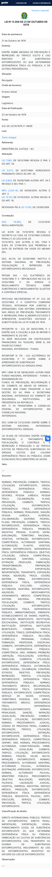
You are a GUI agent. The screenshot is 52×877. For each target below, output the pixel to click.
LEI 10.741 (7, 197)
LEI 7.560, (7, 160)
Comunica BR (21, 3)
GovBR (4, 3)
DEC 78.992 (11, 222)
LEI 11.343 (26, 207)
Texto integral (9, 137)
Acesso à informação (42, 3)
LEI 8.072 (7, 170)
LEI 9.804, (7, 180)
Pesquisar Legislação (40, 10)
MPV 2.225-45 (10, 190)
